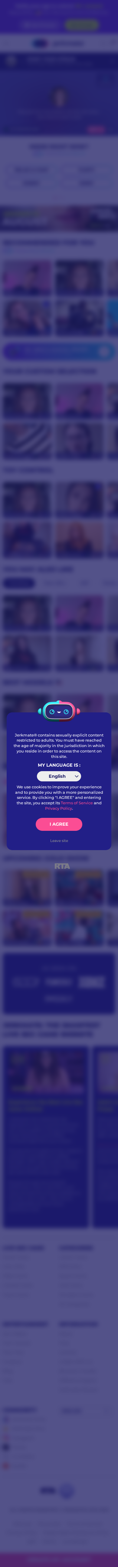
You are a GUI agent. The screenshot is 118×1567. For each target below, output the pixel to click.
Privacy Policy (58, 808)
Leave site (59, 840)
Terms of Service (77, 803)
